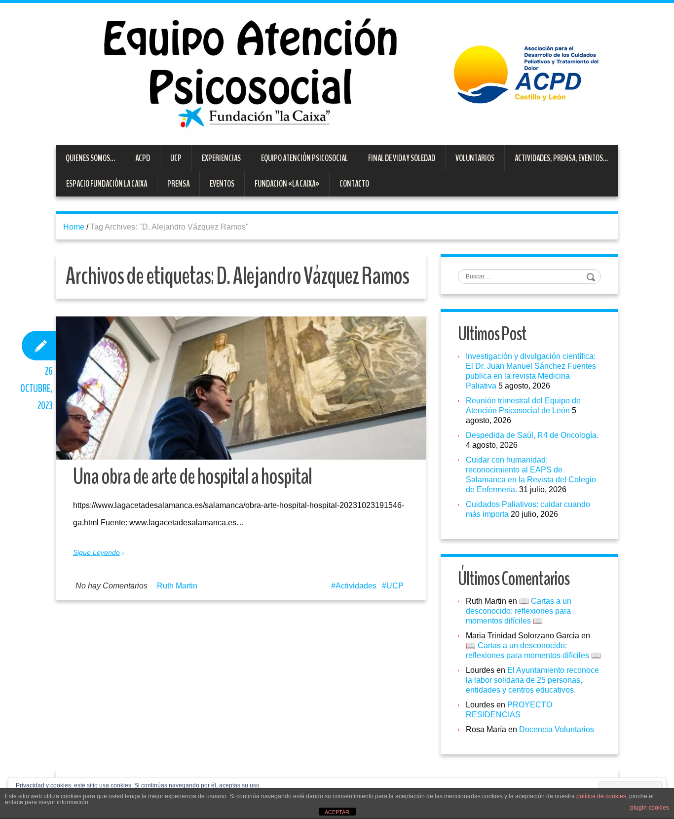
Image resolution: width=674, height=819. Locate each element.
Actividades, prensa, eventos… (561, 158)
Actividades (356, 586)
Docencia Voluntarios (556, 729)
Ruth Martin (177, 586)
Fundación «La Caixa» (287, 184)
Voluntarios (474, 158)
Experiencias (221, 158)
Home (73, 227)
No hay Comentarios (111, 586)
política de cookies (601, 796)
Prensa (178, 184)
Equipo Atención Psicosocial (304, 158)
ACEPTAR (337, 812)
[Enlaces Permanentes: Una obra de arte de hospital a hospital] (241, 388)
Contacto (354, 184)
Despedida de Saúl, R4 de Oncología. (532, 435)
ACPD (142, 158)
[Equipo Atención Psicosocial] (337, 73)
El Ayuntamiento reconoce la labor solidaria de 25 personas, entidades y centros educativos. (532, 680)
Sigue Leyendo (96, 552)
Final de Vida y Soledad (401, 158)
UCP (176, 158)
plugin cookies (649, 807)
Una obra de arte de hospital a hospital (192, 477)
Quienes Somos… (90, 158)
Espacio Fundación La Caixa (106, 184)
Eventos (222, 184)
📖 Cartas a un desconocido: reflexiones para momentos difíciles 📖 (518, 611)
